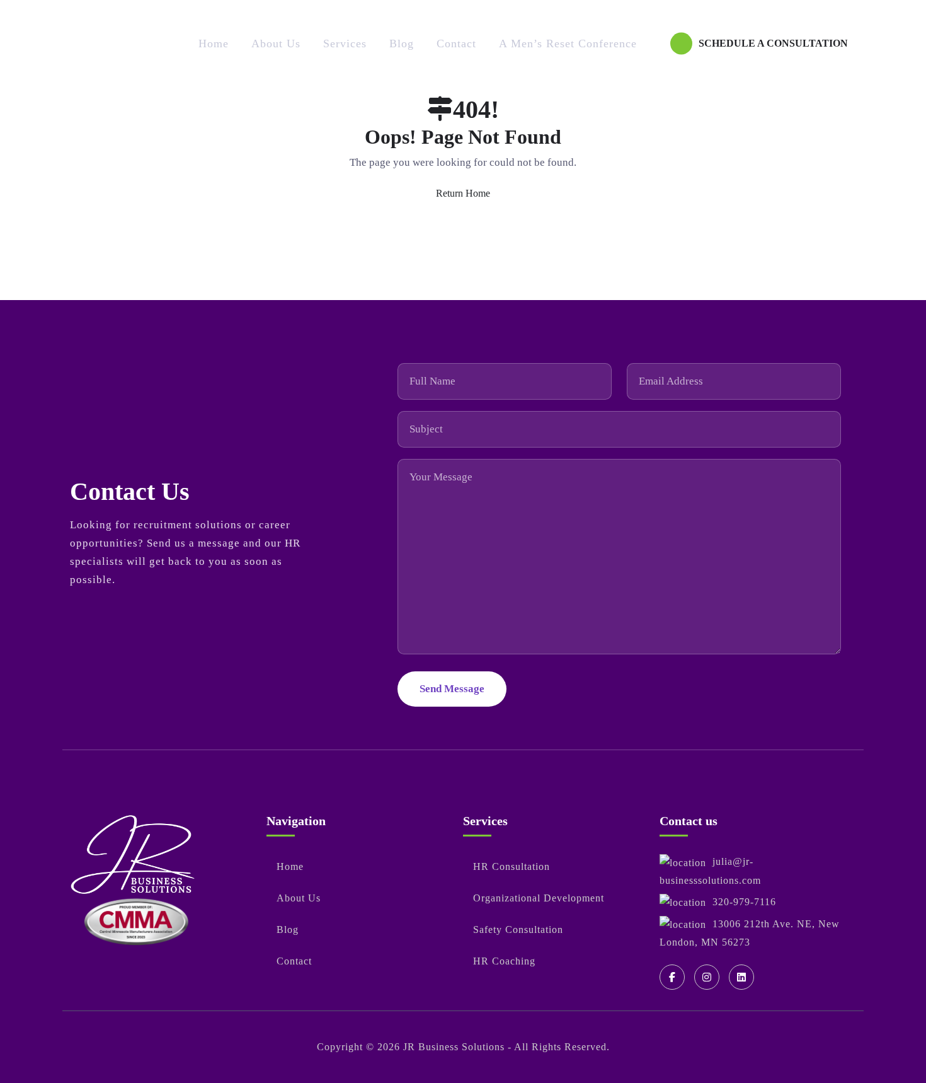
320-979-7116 (744, 901)
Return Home (463, 193)
